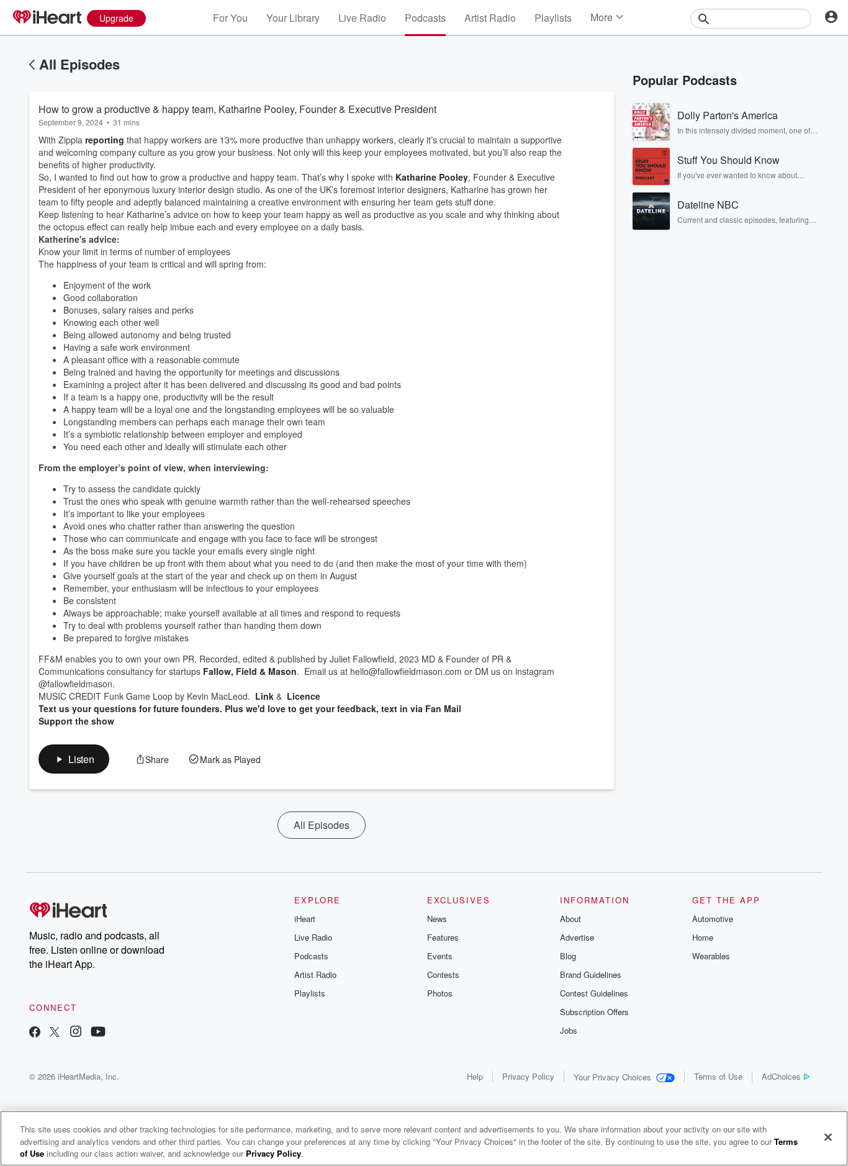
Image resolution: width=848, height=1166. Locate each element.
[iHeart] (46, 18)
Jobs (568, 1030)
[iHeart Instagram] (75, 1033)
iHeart (304, 918)
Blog (568, 956)
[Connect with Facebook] (34, 1033)
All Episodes (79, 64)
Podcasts (425, 18)
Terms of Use (718, 1076)
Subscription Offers (594, 1012)
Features (443, 937)
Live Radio (362, 18)
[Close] (828, 1136)
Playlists (553, 18)
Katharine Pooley (431, 177)
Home (702, 937)
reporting (104, 139)
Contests (443, 974)
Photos (440, 993)
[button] (73, 759)
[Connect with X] (55, 1033)
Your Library (293, 18)
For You (230, 18)
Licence (302, 696)
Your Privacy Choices (612, 1077)
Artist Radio (490, 18)
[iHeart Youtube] (98, 1033)
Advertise (577, 937)
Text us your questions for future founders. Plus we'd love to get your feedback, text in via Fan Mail (249, 708)
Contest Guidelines (594, 993)
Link (263, 696)
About (570, 918)
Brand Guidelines (590, 974)
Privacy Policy (528, 1076)
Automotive (712, 918)
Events (440, 956)
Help (475, 1076)
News (437, 918)
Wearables (711, 956)
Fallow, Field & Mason (250, 671)
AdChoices (781, 1076)
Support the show (76, 721)
